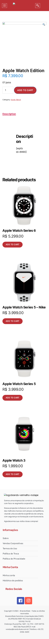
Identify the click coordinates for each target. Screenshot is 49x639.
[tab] (9, 114)
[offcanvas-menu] (4, 5)
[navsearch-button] (37, 5)
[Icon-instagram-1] (28, 600)
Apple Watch (16, 100)
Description (9, 114)
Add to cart (25, 90)
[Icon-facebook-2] (20, 600)
